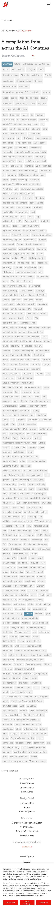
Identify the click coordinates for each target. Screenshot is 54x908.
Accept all (43, 902)
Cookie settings (27, 902)
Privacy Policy (8, 12)
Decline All (10, 902)
